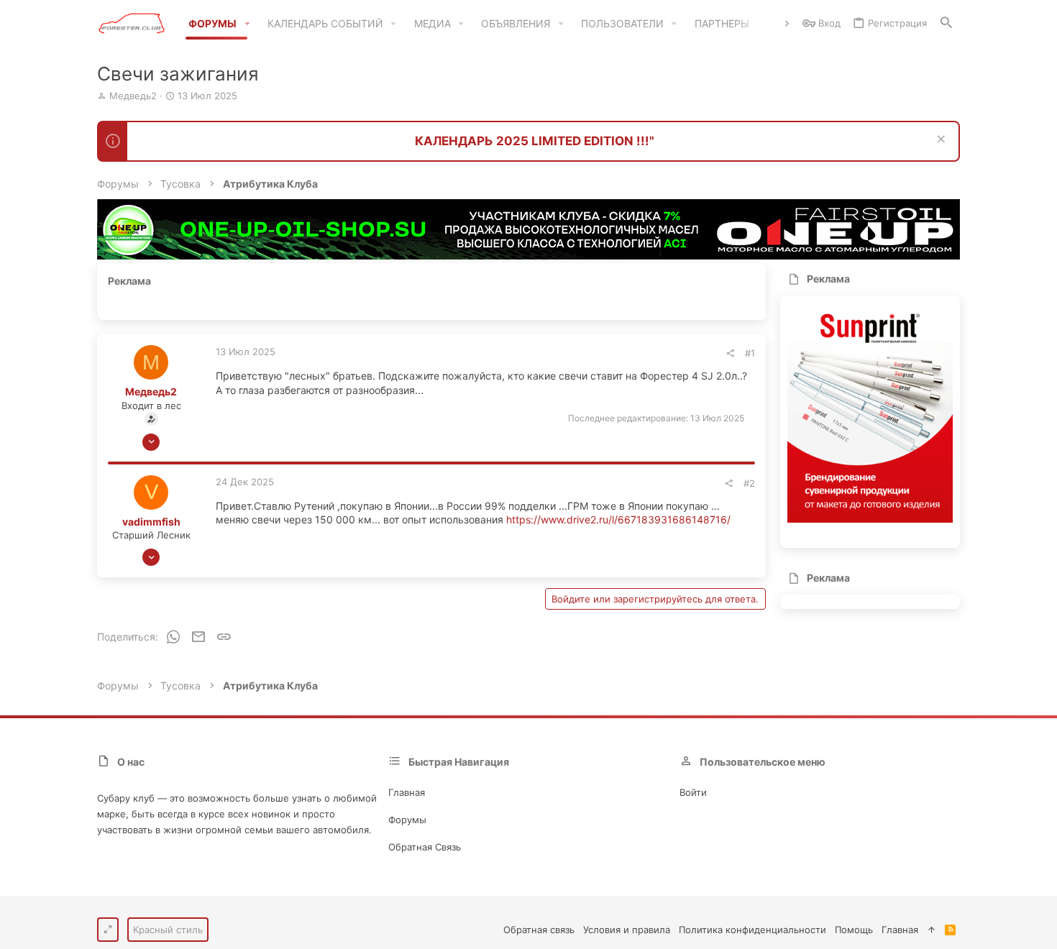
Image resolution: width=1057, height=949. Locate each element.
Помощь (854, 929)
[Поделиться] (730, 353)
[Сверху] (932, 929)
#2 (749, 483)
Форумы (407, 819)
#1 (750, 353)
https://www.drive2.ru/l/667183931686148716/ (618, 519)
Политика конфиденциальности (752, 929)
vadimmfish (151, 521)
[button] (247, 23)
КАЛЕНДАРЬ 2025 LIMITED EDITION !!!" (534, 141)
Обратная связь (424, 847)
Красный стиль (168, 929)
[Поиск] (946, 23)
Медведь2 (133, 95)
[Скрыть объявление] (939, 140)
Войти (693, 792)
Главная (406, 792)
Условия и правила (626, 929)
